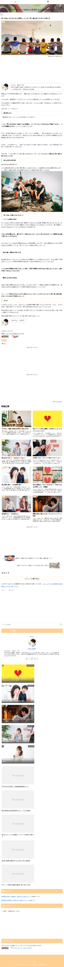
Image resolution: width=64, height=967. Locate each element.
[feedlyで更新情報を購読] (35, 659)
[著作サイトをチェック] (27, 659)
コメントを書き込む (32, 579)
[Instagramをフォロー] (32, 659)
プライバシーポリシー (32, 961)
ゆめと (4, 343)
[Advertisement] (32, 70)
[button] (60, 624)
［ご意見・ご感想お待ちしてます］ (11, 911)
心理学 (4, 340)
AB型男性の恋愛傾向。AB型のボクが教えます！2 (14, 900)
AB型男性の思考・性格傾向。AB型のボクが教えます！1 (16, 896)
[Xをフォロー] (29, 659)
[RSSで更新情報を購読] (37, 659)
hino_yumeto (32, 648)
